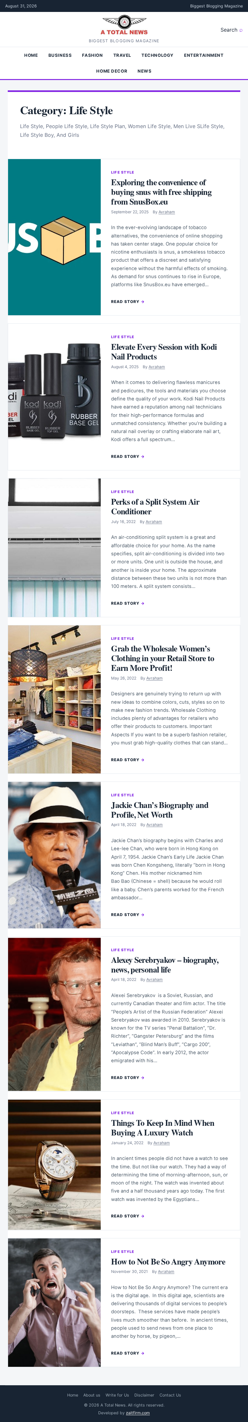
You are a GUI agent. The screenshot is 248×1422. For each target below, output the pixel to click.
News (144, 71)
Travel (122, 55)
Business (60, 55)
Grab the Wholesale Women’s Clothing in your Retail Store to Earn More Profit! (162, 658)
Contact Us (170, 1395)
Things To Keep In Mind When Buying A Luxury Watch (162, 1127)
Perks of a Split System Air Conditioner (155, 506)
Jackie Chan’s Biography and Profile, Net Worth (159, 810)
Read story (125, 301)
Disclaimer (144, 1395)
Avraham (167, 211)
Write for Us (117, 1395)
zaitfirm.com (138, 1412)
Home (31, 55)
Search (229, 29)
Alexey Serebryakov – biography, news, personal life (164, 964)
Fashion (92, 55)
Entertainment (204, 55)
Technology (157, 55)
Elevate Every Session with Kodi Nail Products (164, 351)
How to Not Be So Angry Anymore (168, 1261)
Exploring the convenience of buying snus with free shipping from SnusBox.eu (161, 191)
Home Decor (111, 71)
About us (91, 1395)
